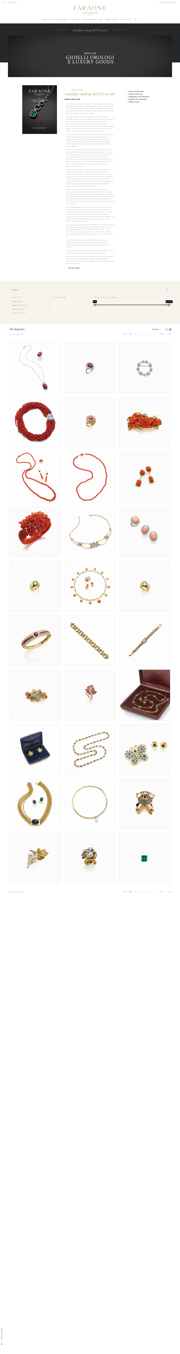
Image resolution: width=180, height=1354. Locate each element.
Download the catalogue (138, 97)
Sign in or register (136, 91)
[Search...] (167, 290)
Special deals (61, 19)
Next (162, 334)
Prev (130, 334)
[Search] (135, 20)
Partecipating (90, 19)
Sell (101, 19)
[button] (29, 301)
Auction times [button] (74, 268)
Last (169, 334)
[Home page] (90, 10)
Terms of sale (133, 102)
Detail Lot (35, 377)
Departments (111, 19)
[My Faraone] (168, 2)
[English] (10, 2)
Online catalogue (135, 94)
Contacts (126, 19)
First (125, 334)
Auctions (75, 19)
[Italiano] (4, 2)
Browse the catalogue (137, 99)
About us (48, 19)
